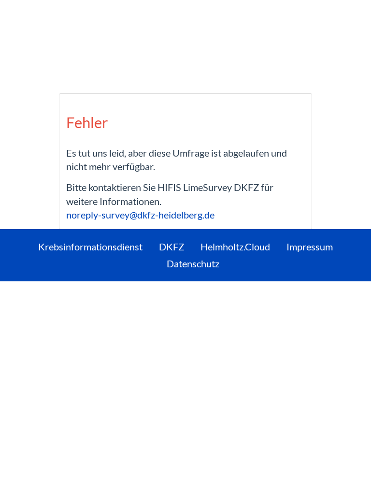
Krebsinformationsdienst (90, 246)
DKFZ (171, 246)
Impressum (309, 246)
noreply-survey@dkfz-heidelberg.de (140, 214)
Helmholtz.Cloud (235, 246)
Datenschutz (193, 263)
